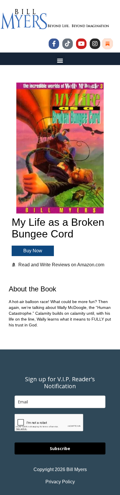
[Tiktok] (67, 44)
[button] (60, 60)
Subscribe (60, 448)
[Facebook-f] (54, 44)
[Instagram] (95, 44)
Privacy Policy (60, 481)
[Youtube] (81, 44)
